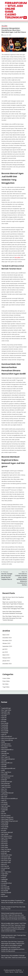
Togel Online (5, 687)
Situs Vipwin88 (5, 889)
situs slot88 (4, 896)
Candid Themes (18, 972)
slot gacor (4, 885)
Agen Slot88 (4, 834)
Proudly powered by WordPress (13, 970)
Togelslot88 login (6, 708)
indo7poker (4, 802)
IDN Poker (4, 791)
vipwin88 (3, 719)
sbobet (3, 894)
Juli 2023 (4, 649)
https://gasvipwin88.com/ (8, 768)
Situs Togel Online (6, 710)
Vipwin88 (4, 715)
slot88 (3, 770)
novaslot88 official (6, 883)
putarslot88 (4, 808)
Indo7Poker (4, 840)
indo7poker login (5, 857)
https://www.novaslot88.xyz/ (9, 798)
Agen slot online (5, 806)
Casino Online (6, 678)
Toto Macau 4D (5, 714)
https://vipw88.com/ (6, 763)
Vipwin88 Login (5, 712)
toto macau (4, 794)
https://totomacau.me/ (7, 776)
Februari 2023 (6, 658)
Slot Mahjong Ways (6, 836)
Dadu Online (4, 845)
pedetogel (4, 779)
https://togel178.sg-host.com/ (9, 821)
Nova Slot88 (4, 723)
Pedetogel (4, 875)
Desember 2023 (7, 637)
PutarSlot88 (4, 725)
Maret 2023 (5, 655)
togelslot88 (4, 810)
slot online (17, 257)
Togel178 (4, 755)
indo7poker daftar (6, 858)
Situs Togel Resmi (6, 772)
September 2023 (7, 646)
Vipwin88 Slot (5, 753)
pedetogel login (5, 851)
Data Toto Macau (6, 849)
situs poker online (6, 862)
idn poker (3, 721)
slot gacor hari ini (5, 815)
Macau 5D (4, 864)
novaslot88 (4, 774)
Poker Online (6, 681)
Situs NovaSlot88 (6, 892)
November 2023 (7, 640)
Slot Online (4, 25)
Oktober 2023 (6, 643)
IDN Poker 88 (5, 866)
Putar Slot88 (4, 823)
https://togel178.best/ (7, 819)
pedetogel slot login (6, 781)
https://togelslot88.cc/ (7, 749)
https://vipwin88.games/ (8, 759)
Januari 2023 (6, 660)
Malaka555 (4, 747)
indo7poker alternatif (7, 832)
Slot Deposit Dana (6, 746)
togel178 (3, 717)
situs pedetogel (5, 783)
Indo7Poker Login (6, 860)
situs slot (3, 813)
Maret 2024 (5, 635)
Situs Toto (4, 789)
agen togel (4, 796)
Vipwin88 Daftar (5, 744)
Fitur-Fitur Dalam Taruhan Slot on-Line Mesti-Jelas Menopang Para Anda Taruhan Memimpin (13, 618)
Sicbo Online (4, 847)
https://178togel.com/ (7, 817)
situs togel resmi (5, 778)
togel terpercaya (5, 785)
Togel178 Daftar (6, 787)
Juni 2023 (5, 652)
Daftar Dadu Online (6, 855)
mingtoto (3, 877)
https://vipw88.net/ (6, 736)
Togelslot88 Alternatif (7, 793)
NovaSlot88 (4, 729)
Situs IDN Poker (12, 941)
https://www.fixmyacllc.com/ (9, 738)
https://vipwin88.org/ (7, 740)
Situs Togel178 (5, 757)
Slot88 (3, 742)
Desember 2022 (7, 663)
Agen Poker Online (6, 838)
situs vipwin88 (5, 887)
